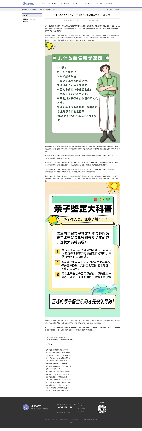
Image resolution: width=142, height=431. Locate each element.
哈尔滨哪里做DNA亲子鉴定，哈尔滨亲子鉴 (58, 366)
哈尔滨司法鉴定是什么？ (53, 369)
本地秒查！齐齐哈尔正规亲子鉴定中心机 (58, 374)
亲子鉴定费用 (77, 3)
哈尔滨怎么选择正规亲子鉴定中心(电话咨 (58, 352)
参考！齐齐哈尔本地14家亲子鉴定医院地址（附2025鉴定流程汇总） (47, 9)
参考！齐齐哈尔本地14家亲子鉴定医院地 (58, 358)
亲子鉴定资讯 (89, 3)
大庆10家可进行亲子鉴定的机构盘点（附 (58, 382)
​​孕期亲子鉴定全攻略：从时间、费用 (56, 360)
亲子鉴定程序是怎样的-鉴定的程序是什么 (58, 371)
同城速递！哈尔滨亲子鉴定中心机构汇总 (58, 388)
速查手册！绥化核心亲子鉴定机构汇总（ (58, 377)
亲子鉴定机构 (65, 3)
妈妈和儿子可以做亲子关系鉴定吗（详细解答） (61, 339)
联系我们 (109, 3)
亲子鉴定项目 (53, 3)
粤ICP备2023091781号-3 (90, 419)
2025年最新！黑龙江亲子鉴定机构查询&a (58, 355)
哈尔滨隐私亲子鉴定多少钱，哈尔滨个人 (58, 350)
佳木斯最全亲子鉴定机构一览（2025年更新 (58, 379)
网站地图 (71, 422)
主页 (110, 9)
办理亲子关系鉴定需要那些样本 (57, 337)
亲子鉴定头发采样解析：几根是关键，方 (58, 363)
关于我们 (99, 3)
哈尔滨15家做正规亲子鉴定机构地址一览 (58, 390)
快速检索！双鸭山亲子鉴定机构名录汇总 (58, 385)
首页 (43, 3)
